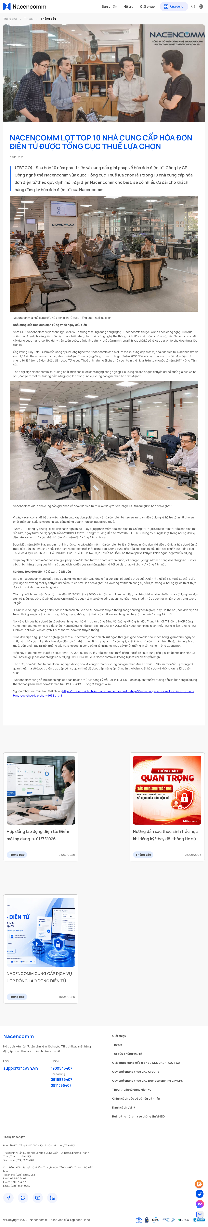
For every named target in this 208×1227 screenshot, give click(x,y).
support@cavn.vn (20, 1068)
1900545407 (61, 1068)
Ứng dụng (176, 6)
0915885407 (61, 1079)
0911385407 (61, 1085)
